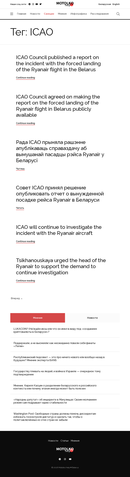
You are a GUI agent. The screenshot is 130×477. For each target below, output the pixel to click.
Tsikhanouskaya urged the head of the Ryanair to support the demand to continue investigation (61, 266)
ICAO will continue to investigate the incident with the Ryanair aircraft (59, 230)
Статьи (64, 440)
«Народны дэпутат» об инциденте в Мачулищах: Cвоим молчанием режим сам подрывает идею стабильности (55, 401)
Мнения (62, 13)
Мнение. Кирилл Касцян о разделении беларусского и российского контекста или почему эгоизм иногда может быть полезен (55, 387)
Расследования (100, 13)
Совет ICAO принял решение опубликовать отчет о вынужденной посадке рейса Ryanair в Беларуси (60, 194)
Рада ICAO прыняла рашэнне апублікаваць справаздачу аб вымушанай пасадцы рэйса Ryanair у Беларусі (60, 151)
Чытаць (20, 168)
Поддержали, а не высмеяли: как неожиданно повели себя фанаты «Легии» (54, 345)
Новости (35, 13)
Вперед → (16, 298)
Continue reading (25, 77)
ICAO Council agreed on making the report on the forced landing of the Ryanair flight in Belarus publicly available (58, 106)
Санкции (49, 13)
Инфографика (79, 13)
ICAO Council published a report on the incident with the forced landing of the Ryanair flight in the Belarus (58, 63)
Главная (21, 13)
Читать (20, 208)
